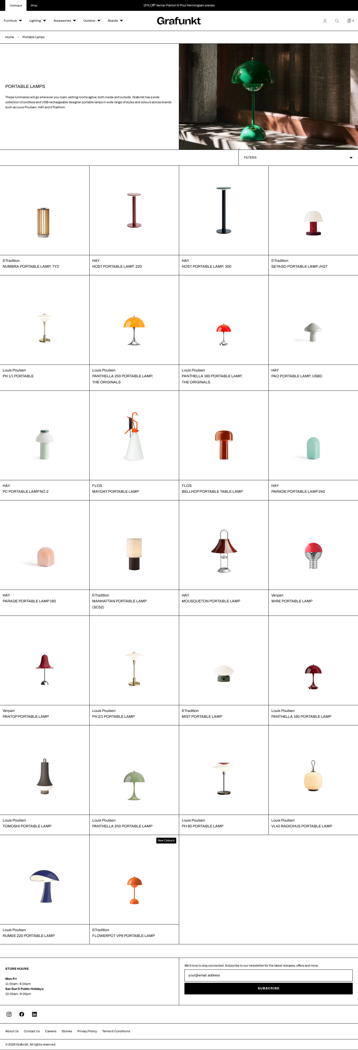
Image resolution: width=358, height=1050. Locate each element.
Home (9, 37)
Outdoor (89, 20)
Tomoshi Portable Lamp (27, 826)
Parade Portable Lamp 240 (298, 491)
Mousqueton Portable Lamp (211, 601)
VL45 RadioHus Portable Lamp (301, 826)
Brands (113, 20)
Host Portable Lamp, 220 (117, 266)
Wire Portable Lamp (291, 601)
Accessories (62, 20)
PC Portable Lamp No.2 (25, 491)
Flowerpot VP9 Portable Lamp (123, 936)
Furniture (10, 20)
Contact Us (32, 1031)
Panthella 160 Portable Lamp (301, 717)
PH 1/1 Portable (18, 376)
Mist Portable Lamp (202, 717)
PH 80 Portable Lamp (202, 826)
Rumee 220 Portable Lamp (29, 936)
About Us (12, 1031)
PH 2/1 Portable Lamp (113, 717)
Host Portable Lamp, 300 (206, 266)
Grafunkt (22, 1044)
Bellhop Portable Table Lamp (212, 491)
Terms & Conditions (116, 1031)
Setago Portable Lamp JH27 (299, 266)
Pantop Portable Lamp (26, 717)
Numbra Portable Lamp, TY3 (31, 266)
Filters (250, 157)
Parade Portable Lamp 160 (29, 601)
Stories (67, 1031)
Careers (50, 1031)
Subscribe (269, 988)
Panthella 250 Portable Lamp (122, 826)
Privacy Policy (87, 1031)
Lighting (35, 20)
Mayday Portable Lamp (115, 491)
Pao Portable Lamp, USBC (296, 376)
